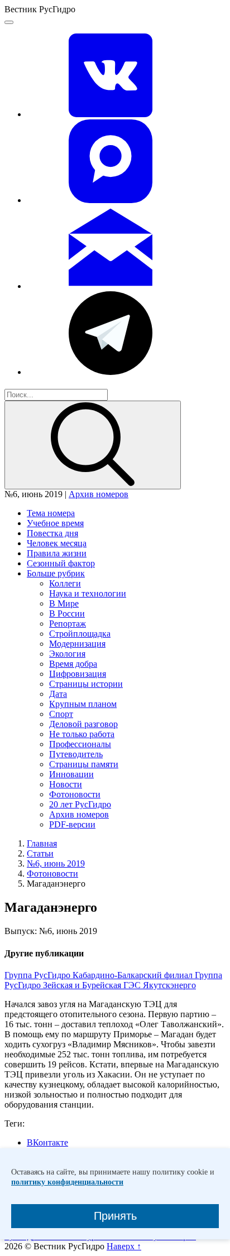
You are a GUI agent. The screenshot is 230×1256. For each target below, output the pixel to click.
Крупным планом (83, 704)
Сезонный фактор (61, 563)
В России (67, 613)
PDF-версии (72, 824)
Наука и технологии (87, 593)
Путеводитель (76, 754)
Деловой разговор (83, 724)
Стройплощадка (80, 633)
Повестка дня (52, 533)
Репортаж (67, 623)
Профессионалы (80, 744)
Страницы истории (86, 684)
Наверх (124, 1246)
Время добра (73, 663)
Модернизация (77, 643)
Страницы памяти (83, 764)
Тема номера (51, 513)
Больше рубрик (56, 573)
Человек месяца (57, 543)
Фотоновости (74, 794)
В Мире (64, 603)
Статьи (40, 853)
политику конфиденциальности (67, 1182)
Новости (65, 784)
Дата (58, 694)
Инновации (71, 774)
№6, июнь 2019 (56, 863)
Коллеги (65, 583)
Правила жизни (57, 553)
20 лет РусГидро (80, 804)
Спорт (61, 714)
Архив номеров (98, 494)
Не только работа (81, 734)
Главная (42, 843)
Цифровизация (77, 673)
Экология (67, 653)
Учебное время (55, 523)
